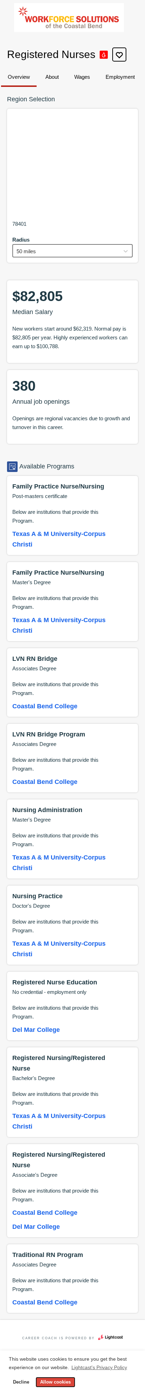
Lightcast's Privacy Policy (99, 1367)
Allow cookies (55, 1382)
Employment (120, 77)
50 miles (26, 251)
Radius (21, 240)
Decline (21, 1382)
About (52, 77)
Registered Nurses (51, 54)
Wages (82, 77)
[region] (72, 166)
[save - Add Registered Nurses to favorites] (119, 54)
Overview (19, 77)
